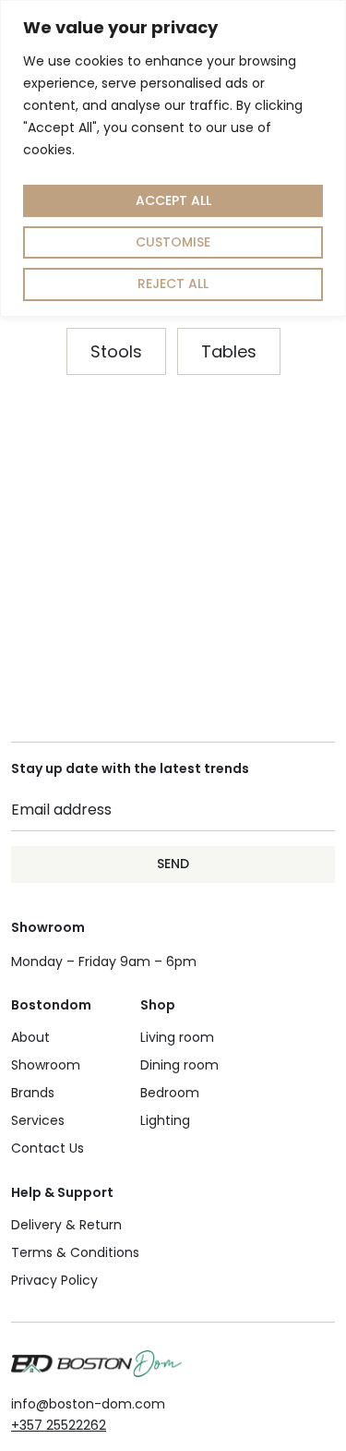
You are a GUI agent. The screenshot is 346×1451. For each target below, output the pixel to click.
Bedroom (169, 1092)
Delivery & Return (66, 1224)
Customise (173, 242)
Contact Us (47, 1148)
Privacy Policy (54, 1280)
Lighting (165, 1120)
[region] (173, 158)
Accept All (173, 200)
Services (38, 1120)
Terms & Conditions (75, 1252)
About (30, 1037)
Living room (177, 1037)
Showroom (45, 1065)
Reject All (173, 283)
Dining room (179, 1065)
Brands (32, 1092)
